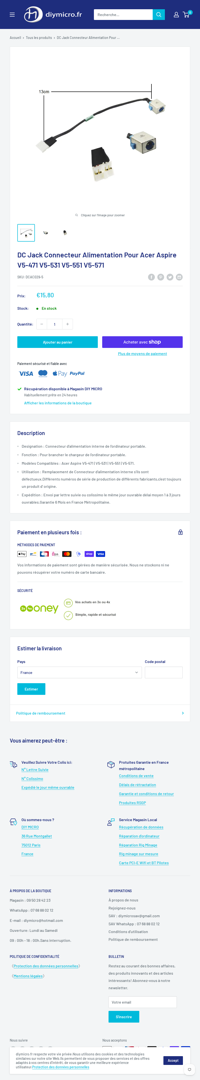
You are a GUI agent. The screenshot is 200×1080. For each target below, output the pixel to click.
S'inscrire (124, 1016)
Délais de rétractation (137, 784)
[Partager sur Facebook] (151, 277)
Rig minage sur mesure (138, 853)
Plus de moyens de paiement (142, 353)
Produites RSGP (132, 802)
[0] (186, 15)
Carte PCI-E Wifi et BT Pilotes (144, 862)
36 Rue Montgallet (36, 836)
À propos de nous (123, 900)
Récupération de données (141, 827)
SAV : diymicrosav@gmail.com (134, 915)
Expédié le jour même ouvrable (47, 787)
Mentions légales (28, 975)
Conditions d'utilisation (128, 931)
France (27, 853)
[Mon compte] (176, 14)
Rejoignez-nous (122, 908)
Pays (21, 661)
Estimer (31, 689)
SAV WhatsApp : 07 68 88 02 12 (134, 923)
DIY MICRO (30, 827)
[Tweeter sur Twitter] (170, 277)
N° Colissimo (32, 778)
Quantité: (25, 324)
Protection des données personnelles (46, 965)
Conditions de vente (136, 775)
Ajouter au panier (57, 342)
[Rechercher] (159, 14)
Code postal (155, 661)
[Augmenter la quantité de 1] (67, 324)
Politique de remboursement (40, 713)
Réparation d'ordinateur (139, 836)
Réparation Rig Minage (138, 845)
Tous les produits (39, 38)
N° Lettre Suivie (35, 769)
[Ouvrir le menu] (12, 15)
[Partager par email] (179, 277)
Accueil (15, 38)
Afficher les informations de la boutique (58, 402)
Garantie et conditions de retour (146, 793)
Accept (173, 1060)
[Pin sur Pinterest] (160, 277)
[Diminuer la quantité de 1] (42, 324)
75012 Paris (30, 845)
